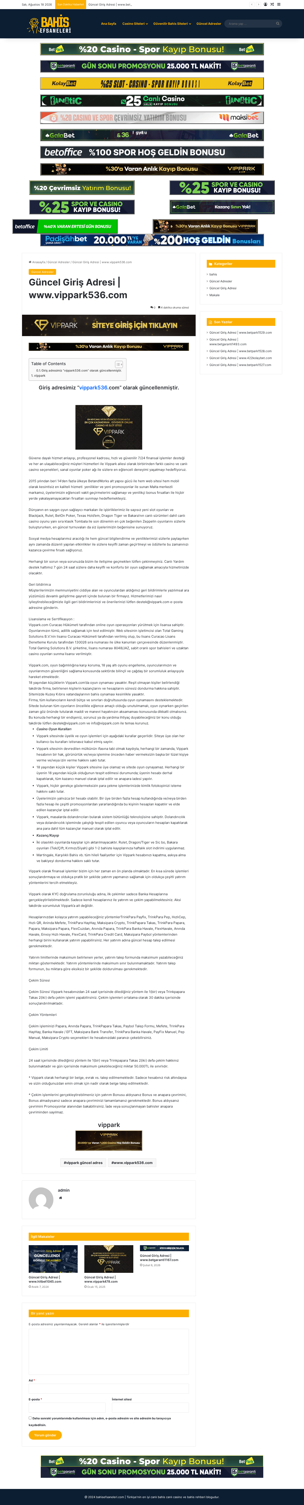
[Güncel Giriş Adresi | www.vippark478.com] (108, 1259)
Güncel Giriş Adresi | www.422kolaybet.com (240, 358)
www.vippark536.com (133, 1162)
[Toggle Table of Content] (117, 364)
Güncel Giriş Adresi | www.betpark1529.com (240, 332)
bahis (213, 274)
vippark (39, 375)
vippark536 (93, 388)
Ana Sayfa (108, 23)
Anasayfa (38, 262)
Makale (214, 295)
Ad (32, 1380)
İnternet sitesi (122, 1399)
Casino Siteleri (133, 23)
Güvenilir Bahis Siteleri (170, 23)
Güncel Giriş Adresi (222, 288)
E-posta (35, 1399)
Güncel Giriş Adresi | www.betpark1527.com (240, 365)
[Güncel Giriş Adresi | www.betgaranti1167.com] (164, 1248)
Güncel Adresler (209, 23)
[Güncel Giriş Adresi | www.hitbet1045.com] (53, 1259)
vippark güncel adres (84, 1162)
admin (64, 1190)
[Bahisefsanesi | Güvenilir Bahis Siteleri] (47, 23)
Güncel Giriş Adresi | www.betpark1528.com (240, 351)
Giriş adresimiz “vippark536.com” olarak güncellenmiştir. (81, 370)
